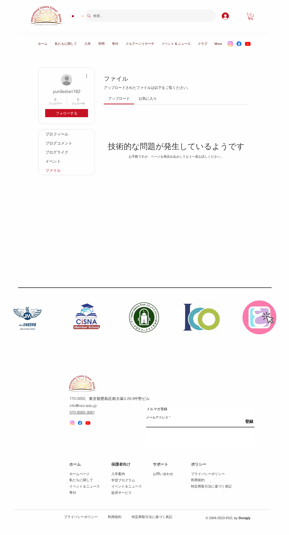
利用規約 (114, 517)
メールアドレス (157, 417)
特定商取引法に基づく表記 (152, 517)
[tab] (119, 98)
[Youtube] (248, 43)
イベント (53, 161)
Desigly (244, 518)
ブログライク (56, 152)
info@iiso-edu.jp (83, 405)
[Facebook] (239, 43)
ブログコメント (58, 143)
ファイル (53, 170)
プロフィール (56, 134)
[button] (251, 16)
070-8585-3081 (82, 412)
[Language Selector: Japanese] (75, 16)
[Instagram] (230, 43)
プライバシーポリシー (81, 517)
